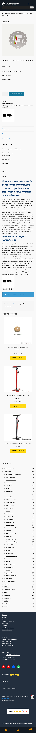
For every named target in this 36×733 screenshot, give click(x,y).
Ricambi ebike (7, 598)
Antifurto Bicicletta (11, 480)
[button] (18, 711)
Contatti (4, 615)
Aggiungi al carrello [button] (18, 357)
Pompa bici (19, 13)
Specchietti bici (10, 573)
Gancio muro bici (10, 502)
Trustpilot (5, 681)
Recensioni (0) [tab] (6, 139)
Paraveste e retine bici (11, 528)
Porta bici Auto (10, 544)
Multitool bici (9, 516)
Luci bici (8, 511)
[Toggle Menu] (32, 7)
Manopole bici (9, 513)
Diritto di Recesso (7, 630)
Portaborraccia (10, 547)
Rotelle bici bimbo (10, 564)
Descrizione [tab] (5, 129)
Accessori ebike (8, 578)
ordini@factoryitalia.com (13, 655)
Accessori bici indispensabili (13, 474)
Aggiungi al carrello (16, 94)
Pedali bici (8, 530)
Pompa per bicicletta (22, 105)
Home (5, 13)
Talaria (6, 606)
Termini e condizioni (8, 621)
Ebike (5, 592)
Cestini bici (9, 497)
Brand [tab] (3, 134)
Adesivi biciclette (10, 477)
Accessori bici (11, 13)
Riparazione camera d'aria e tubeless (15, 558)
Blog (3, 619)
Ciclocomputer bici (11, 499)
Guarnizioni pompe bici (10, 105)
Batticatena (9, 483)
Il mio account (6, 623)
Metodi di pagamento (8, 628)
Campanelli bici (10, 491)
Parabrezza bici (10, 522)
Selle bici (8, 570)
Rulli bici (6, 601)
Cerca (18, 730)
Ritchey (8, 561)
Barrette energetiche (9, 581)
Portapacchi (9, 550)
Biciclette (6, 587)
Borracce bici (9, 485)
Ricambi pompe (12, 539)
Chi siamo (5, 617)
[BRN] (8, 115)
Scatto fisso (7, 604)
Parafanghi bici (10, 525)
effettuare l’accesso (12, 304)
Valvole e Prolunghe (13, 542)
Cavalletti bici (9, 494)
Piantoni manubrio (11, 533)
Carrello (27, 729)
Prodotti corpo (9, 553)
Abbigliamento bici (9, 469)
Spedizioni (5, 625)
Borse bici (8, 488)
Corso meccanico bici (9, 589)
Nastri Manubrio (10, 519)
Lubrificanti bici (10, 505)
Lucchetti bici (9, 508)
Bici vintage (7, 584)
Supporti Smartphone (11, 575)
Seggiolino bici (9, 567)
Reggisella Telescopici (11, 556)
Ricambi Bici (7, 595)
